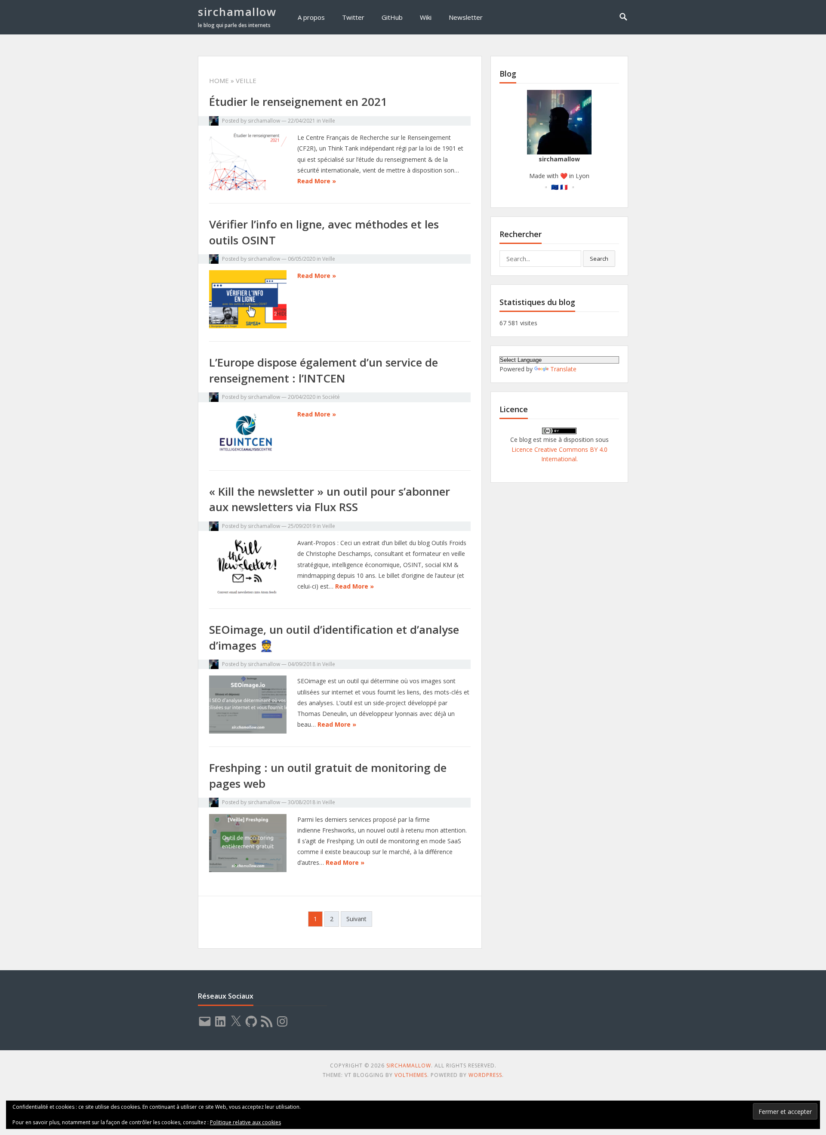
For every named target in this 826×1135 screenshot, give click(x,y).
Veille (328, 120)
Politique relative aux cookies (245, 1122)
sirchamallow (237, 11)
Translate (563, 369)
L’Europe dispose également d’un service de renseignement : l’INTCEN (323, 370)
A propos (311, 17)
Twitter (353, 17)
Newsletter (466, 17)
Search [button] (599, 258)
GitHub (392, 17)
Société (331, 397)
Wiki (425, 17)
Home (219, 80)
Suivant (356, 919)
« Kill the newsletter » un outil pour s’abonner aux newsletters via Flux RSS (329, 499)
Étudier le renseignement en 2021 (298, 101)
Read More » (316, 181)
